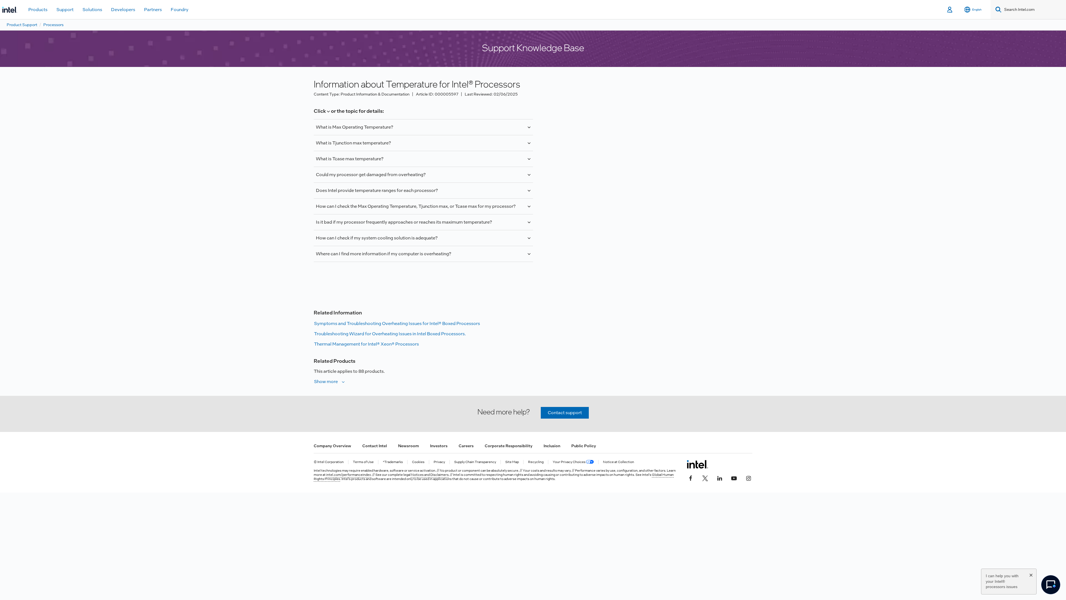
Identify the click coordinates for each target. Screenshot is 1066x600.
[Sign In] (950, 9)
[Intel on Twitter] (705, 477)
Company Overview (332, 445)
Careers (466, 445)
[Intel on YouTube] (734, 477)
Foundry (179, 9)
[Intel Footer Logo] (697, 464)
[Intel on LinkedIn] (719, 477)
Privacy (439, 462)
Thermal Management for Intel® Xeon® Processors (366, 344)
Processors (53, 24)
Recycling (536, 462)
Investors (438, 445)
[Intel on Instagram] (748, 477)
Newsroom (408, 445)
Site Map (512, 462)
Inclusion (552, 445)
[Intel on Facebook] (691, 477)
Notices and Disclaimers (430, 474)
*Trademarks (393, 462)
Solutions (92, 9)
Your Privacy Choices (569, 462)
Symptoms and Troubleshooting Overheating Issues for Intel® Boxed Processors (397, 323)
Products (37, 9)
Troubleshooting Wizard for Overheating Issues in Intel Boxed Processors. (390, 334)
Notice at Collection (618, 462)
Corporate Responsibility (508, 445)
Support (65, 9)
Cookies (418, 462)
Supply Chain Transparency (475, 462)
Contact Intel (374, 445)
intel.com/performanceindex (348, 474)
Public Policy (583, 445)
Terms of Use (363, 462)
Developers (123, 9)
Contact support (565, 413)
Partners (153, 9)
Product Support (22, 24)
